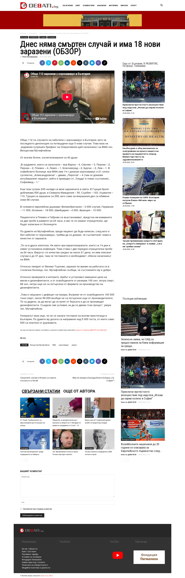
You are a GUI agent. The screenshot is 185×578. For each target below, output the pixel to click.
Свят (77, 5)
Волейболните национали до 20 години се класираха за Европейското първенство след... (141, 448)
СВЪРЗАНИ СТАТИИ (41, 391)
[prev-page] (22, 459)
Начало (23, 33)
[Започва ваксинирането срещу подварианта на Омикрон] (35, 439)
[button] (161, 5)
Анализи (101, 5)
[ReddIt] (73, 63)
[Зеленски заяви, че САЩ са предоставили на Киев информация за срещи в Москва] (143, 320)
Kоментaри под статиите (33, 562)
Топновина (51, 37)
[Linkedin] (67, 63)
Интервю (113, 5)
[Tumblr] (86, 63)
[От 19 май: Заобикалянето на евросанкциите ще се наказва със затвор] (35, 408)
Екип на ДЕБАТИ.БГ (129, 350)
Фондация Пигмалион (32, 559)
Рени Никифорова (30, 57)
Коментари (88, 5)
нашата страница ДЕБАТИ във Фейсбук (91, 330)
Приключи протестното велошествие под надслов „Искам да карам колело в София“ (143, 107)
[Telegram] (92, 63)
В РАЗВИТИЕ (34, 37)
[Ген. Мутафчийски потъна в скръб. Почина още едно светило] (67, 439)
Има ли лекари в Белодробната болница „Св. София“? (93, 379)
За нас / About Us (30, 548)
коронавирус (64, 345)
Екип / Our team (29, 551)
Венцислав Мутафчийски (40, 345)
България (68, 5)
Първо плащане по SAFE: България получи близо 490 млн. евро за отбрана (141, 200)
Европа (124, 5)
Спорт (134, 5)
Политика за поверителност (35, 565)
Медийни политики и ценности (36, 567)
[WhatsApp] (61, 63)
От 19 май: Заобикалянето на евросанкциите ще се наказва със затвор (32, 422)
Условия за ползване (31, 557)
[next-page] (26, 459)
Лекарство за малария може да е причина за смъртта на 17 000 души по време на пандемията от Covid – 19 (67, 422)
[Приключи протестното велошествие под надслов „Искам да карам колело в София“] (143, 372)
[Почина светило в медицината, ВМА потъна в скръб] (99, 439)
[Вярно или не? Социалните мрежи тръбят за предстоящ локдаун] (99, 408)
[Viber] (98, 63)
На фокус (43, 37)
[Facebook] (42, 63)
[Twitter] (48, 63)
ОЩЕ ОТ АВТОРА (79, 391)
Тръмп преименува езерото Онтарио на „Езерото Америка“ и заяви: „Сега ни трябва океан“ (143, 243)
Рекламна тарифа (30, 554)
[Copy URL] (104, 63)
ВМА (54, 345)
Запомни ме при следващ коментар (37, 509)
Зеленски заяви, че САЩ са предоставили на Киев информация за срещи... (142, 343)
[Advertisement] (67, 131)
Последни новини (128, 335)
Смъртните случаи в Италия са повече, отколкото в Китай (38, 379)
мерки (74, 345)
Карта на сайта (47, 575)
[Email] (79, 63)
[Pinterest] (54, 63)
